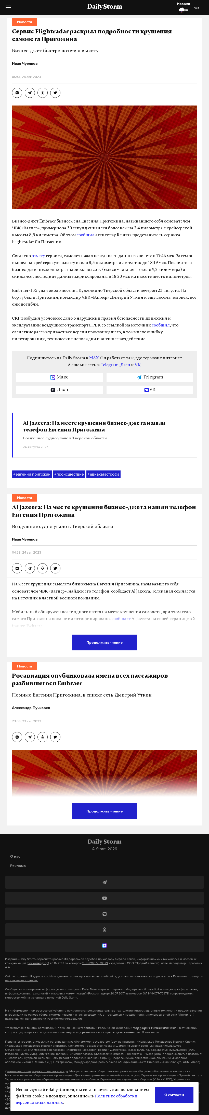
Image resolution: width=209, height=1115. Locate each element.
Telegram (109, 365)
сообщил (85, 235)
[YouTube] (104, 898)
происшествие (69, 474)
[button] (8, 9)
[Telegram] (104, 882)
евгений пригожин (31, 474)
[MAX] (104, 945)
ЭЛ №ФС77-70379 (95, 963)
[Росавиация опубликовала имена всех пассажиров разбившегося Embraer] (17, 737)
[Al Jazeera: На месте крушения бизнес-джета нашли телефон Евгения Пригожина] (17, 568)
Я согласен (174, 1095)
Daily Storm (104, 7)
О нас (15, 856)
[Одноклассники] (104, 929)
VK (138, 365)
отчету (38, 256)
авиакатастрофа (103, 474)
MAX (94, 358)
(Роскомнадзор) (38, 963)
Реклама (18, 865)
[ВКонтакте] (104, 914)
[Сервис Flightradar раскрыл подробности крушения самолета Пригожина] (17, 93)
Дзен (125, 365)
